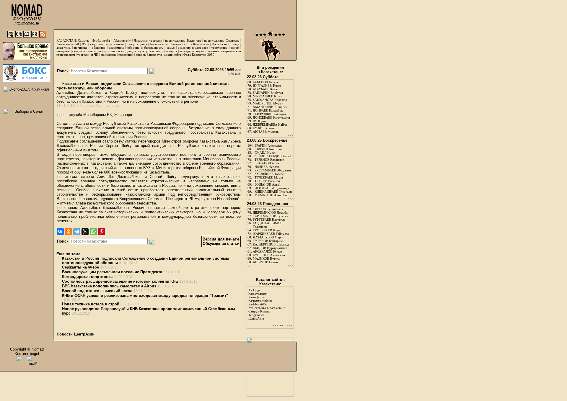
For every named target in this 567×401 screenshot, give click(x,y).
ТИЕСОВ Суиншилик (268, 209)
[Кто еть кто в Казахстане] (270, 395)
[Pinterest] (101, 231)
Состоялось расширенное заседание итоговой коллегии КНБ (120, 281)
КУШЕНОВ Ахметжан (269, 255)
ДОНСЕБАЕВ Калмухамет (271, 117)
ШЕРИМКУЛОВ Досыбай (271, 212)
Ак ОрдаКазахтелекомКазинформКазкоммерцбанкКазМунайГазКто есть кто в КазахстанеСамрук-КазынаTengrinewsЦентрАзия (266, 304)
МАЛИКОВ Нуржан (267, 258)
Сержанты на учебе (80, 267)
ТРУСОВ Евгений (267, 181)
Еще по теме (68, 254)
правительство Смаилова (221, 40)
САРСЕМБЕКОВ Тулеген (270, 216)
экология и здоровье (193, 47)
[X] (85, 231)
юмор (235, 47)
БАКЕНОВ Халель (265, 82)
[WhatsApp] (93, 231)
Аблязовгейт (122, 40)
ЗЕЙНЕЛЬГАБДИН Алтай (273, 156)
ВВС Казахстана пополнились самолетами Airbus (109, 286)
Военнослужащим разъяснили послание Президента (112, 272)
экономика (116, 47)
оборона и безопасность (145, 47)
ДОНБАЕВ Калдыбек (268, 110)
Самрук (83, 40)
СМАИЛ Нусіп (265, 152)
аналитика (63, 47)
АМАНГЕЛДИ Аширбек (270, 107)
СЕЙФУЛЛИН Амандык (269, 114)
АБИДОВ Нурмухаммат (270, 248)
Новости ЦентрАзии (75, 334)
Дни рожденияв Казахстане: (270, 69)
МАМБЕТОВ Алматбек (271, 195)
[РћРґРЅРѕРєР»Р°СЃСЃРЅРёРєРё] (68, 231)
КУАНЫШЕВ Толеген (270, 174)
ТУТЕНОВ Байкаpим (268, 241)
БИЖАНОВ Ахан (267, 163)
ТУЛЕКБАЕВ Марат (269, 177)
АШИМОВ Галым (265, 262)
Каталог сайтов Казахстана (189, 44)
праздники (125, 54)
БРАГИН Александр (269, 145)
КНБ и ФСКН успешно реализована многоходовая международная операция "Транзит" (145, 295)
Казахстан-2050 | (69, 44)
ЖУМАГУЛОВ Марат (268, 237)
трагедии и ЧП (87, 54)
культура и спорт (150, 51)
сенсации (94, 51)
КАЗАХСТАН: (66, 40)
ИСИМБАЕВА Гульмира (272, 188)
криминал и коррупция (119, 51)
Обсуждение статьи (221, 243)
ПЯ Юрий (260, 121)
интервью (63, 51)
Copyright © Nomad (27, 349)
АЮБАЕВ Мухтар (266, 131)
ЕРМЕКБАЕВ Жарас (267, 230)
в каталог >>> (282, 325)
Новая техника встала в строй (90, 304)
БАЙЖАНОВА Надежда (270, 100)
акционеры (108, 54)
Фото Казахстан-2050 (198, 54)
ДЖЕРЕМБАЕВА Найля (270, 124)
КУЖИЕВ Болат (264, 128)
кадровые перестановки (107, 44)
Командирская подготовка (87, 276)
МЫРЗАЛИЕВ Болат (267, 96)
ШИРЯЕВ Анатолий (269, 149)
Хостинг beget (26, 353)
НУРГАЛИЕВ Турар (267, 85)
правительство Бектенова (183, 40)
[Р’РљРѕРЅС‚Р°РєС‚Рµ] (60, 231)
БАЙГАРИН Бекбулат (268, 92)
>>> (290, 135)
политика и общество (89, 47)
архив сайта (172, 54)
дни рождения (137, 44)
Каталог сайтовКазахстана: (270, 281)
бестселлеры (158, 44)
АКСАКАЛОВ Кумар (267, 251)
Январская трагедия (148, 40)
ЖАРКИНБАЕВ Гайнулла (271, 233)
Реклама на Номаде (225, 44)
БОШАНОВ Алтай (268, 184)
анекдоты (155, 54)
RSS (84, 44)
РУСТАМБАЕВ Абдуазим (273, 170)
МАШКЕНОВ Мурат (268, 103)
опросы (141, 54)
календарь (187, 51)
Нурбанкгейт (101, 40)
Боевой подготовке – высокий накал (97, 291)
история (171, 51)
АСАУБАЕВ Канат (265, 89)
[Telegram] (76, 231)
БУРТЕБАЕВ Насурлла (269, 219)
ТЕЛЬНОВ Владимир (269, 159)
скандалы (78, 51)
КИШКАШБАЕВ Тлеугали (273, 191)
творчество (219, 47)
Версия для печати (221, 239)
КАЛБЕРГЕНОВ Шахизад (271, 244)
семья (171, 47)
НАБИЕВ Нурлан (267, 166)
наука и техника (207, 51)
